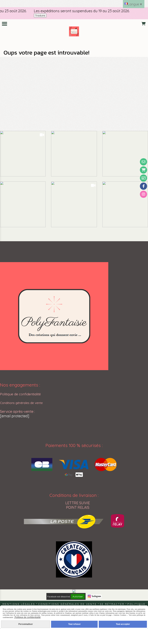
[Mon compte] (143, 178)
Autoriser (78, 596)
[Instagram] (143, 194)
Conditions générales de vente (21, 403)
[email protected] (14, 416)
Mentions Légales (19, 604)
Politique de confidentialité (20, 394)
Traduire (35, 15)
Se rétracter (112, 604)
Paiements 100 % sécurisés (73, 445)
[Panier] (143, 170)
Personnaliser (25, 624)
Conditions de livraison (73, 495)
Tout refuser (74, 624)
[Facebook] (143, 186)
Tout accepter (123, 624)
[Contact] (143, 161)
